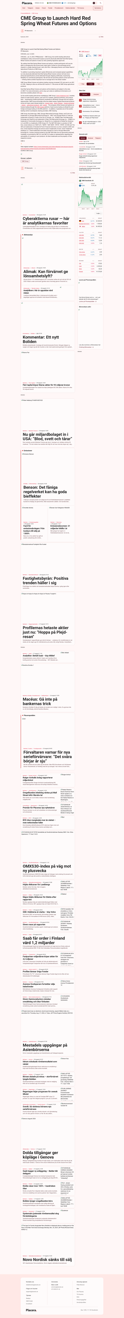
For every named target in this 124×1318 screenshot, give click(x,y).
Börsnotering (32, 483)
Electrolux (59, 522)
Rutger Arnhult (32, 775)
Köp (95, 55)
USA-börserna (32, 790)
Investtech (29, 1304)
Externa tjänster (70, 8)
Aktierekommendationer (35, 882)
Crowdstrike (32, 215)
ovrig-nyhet (26, 805)
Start (23, 8)
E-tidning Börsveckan (85, 347)
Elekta (30, 895)
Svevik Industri (41, 1104)
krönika (25, 483)
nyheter (25, 215)
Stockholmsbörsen (34, 862)
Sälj (100, 55)
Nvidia (30, 1184)
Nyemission (34, 805)
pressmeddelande (25, 13)
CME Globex (40, 107)
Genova (33, 1149)
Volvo (30, 910)
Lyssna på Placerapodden (86, 301)
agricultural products (33, 105)
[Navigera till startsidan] (27, 3)
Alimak (33, 268)
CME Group (35, 13)
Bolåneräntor (45, 695)
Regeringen (32, 1089)
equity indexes (58, 103)
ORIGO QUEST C (33, 969)
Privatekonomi (59, 8)
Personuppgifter (81, 1300)
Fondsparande (37, 748)
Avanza (31, 982)
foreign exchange (69, 103)
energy (24, 105)
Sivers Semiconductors (35, 997)
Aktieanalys (26, 268)
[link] (48, 207)
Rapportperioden (33, 624)
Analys (38, 8)
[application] (90, 69)
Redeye (28, 1298)
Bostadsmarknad (33, 574)
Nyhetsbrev (98, 8)
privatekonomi (36, 695)
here (40, 93)
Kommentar (26, 333)
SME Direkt (29, 1301)
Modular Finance (33, 430)
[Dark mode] (94, 3)
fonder (30, 748)
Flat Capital (32, 383)
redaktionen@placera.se (33, 1285)
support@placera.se (32, 1291)
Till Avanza (80, 8)
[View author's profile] (35, 30)
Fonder (50, 8)
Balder (30, 1169)
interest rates (49, 103)
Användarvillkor (81, 1302)
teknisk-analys (35, 288)
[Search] (101, 3)
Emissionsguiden (33, 522)
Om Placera (80, 1291)
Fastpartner (32, 954)
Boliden (33, 333)
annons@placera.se (57, 1287)
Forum (44, 8)
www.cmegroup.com (62, 96)
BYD (30, 818)
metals (45, 105)
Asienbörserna (32, 1041)
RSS (78, 1297)
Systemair (31, 1211)
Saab (30, 653)
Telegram (30, 8)
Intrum (30, 1059)
